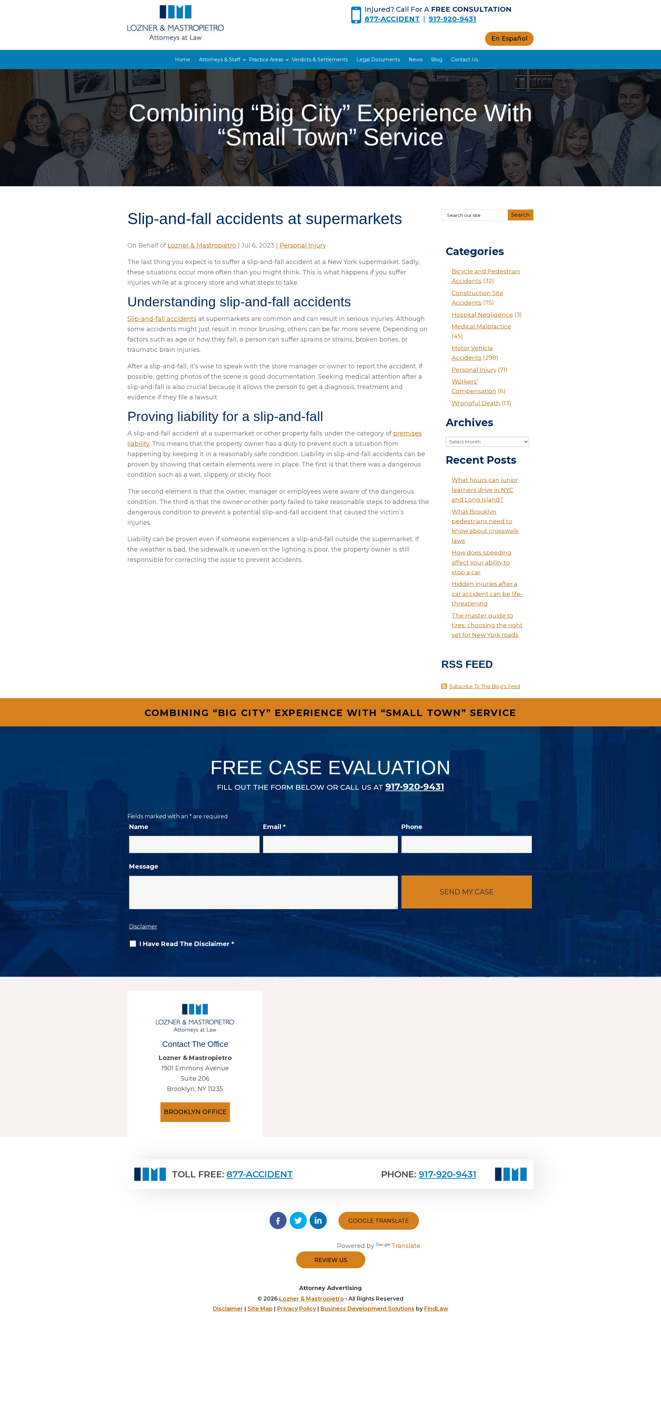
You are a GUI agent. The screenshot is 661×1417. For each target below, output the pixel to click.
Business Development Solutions (368, 1308)
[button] (654, 1367)
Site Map (260, 1308)
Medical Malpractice (481, 326)
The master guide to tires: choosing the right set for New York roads (487, 625)
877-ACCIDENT (392, 19)
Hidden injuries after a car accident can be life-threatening (487, 593)
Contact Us (464, 59)
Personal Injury (303, 245)
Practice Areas (266, 59)
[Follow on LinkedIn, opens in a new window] (318, 1220)
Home (182, 59)
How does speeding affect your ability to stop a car (482, 562)
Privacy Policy (296, 1308)
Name (138, 827)
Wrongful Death (476, 403)
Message (143, 866)
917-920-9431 (452, 19)
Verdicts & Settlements (320, 59)
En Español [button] (509, 38)
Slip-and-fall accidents (162, 319)
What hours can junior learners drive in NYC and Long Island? (485, 489)
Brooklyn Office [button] (195, 1112)
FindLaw (436, 1308)
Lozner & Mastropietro (202, 245)
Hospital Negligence (482, 314)
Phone (411, 827)
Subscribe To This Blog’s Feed (484, 686)
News (415, 59)
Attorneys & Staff (219, 59)
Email (274, 827)
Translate (405, 1246)
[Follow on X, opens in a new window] (298, 1220)
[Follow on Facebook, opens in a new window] (278, 1220)
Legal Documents (378, 59)
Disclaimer (143, 926)
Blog (436, 59)
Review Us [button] (330, 1260)
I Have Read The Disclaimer (186, 944)
